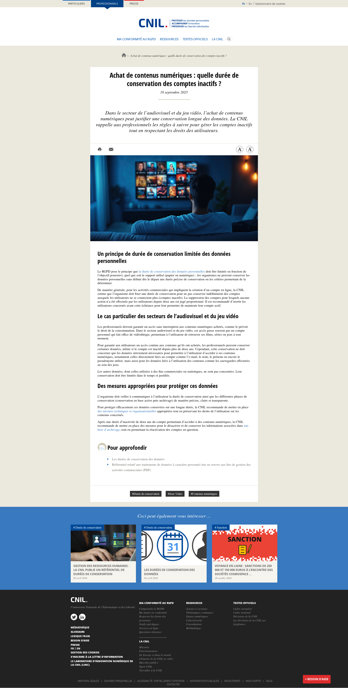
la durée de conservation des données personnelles (172, 271)
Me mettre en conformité (153, 612)
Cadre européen (242, 608)
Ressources (169, 39)
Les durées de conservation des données (138, 459)
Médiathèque (193, 628)
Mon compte (253, 681)
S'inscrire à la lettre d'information (97, 656)
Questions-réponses (150, 632)
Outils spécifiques (149, 624)
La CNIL (217, 39)
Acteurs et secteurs (196, 608)
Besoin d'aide (317, 679)
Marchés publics (148, 662)
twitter (74, 617)
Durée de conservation (88, 527)
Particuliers (76, 3)
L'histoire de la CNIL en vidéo (156, 658)
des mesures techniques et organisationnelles (127, 411)
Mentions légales (88, 681)
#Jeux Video (175, 494)
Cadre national (241, 612)
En (250, 3)
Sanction (222, 527)
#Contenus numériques (204, 494)
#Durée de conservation (145, 494)
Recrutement (232, 681)
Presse (134, 3)
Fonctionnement (148, 651)
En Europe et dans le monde (155, 655)
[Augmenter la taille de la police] (249, 149)
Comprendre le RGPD (151, 608)
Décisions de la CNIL (245, 616)
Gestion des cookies (85, 652)
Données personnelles (118, 681)
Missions (144, 647)
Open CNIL (145, 666)
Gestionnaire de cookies (270, 3)
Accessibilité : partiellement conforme (161, 681)
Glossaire (78, 631)
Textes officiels (195, 39)
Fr (243, 4)
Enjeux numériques (197, 616)
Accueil (123, 55)
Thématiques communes (199, 612)
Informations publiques (204, 681)
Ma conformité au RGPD (136, 39)
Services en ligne (148, 628)
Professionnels (107, 3)
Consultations (194, 624)
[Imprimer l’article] (99, 149)
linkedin (82, 617)
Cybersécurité (194, 620)
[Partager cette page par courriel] (111, 149)
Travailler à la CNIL (150, 670)
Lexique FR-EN (80, 636)
